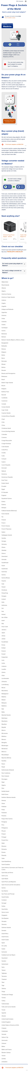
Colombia (4, 434)
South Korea (5, 936)
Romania (4, 849)
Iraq (3, 611)
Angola (4, 303)
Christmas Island (6, 428)
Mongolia (4, 742)
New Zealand (5, 776)
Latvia (3, 663)
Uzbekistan (5, 1031)
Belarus (4, 349)
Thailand (4, 979)
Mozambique (5, 754)
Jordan (3, 638)
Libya (3, 675)
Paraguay (4, 821)
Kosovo (4, 651)
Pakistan (4, 806)
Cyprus (4, 462)
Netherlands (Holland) (8, 770)
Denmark (4, 468)
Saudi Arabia (5, 897)
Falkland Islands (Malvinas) (9, 510)
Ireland (3, 614)
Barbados (4, 346)
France (3, 523)
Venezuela (4, 1040)
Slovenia (4, 924)
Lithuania (4, 681)
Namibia (4, 760)
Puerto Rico (5, 840)
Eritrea (3, 501)
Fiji (2, 516)
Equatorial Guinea (7, 498)
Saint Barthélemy (6, 861)
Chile (3, 422)
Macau (3, 687)
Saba (3, 858)
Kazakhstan (5, 642)
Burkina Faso (5, 391)
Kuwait (3, 654)
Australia (4, 321)
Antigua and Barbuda (7, 309)
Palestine (4, 812)
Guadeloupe (5, 562)
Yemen (3, 1055)
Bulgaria (4, 388)
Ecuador (4, 486)
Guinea (4, 574)
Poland (4, 834)
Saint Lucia (5, 875)
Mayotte (4, 727)
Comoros (4, 437)
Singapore (4, 915)
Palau (3, 809)
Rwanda (4, 855)
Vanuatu (4, 1034)
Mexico (4, 730)
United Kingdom (6, 1022)
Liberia (3, 672)
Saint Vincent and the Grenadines (11, 884)
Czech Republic (6, 465)
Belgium (4, 352)
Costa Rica (5, 449)
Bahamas (4, 333)
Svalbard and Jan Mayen (8, 955)
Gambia (4, 538)
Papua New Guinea (7, 818)
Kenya (3, 645)
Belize (3, 355)
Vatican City (5, 1037)
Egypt (3, 489)
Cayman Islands (6, 413)
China (3, 425)
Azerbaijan (5, 327)
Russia (3, 852)
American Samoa (6, 294)
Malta (3, 712)
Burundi (4, 394)
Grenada (4, 559)
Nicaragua (4, 779)
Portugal (4, 837)
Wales (3, 1046)
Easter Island (5, 483)
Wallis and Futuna (7, 1049)
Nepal (3, 767)
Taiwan (4, 970)
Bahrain (4, 337)
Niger (3, 782)
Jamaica (4, 629)
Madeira (4, 696)
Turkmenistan (5, 1003)
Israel (3, 620)
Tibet (3, 982)
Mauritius (4, 724)
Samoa (4, 887)
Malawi (4, 699)
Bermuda (4, 361)
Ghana (3, 547)
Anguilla (4, 306)
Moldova (4, 736)
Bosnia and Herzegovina (8, 373)
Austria (3, 324)
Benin (3, 358)
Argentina (4, 312)
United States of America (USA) (10, 1025)
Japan (3, 632)
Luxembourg (5, 684)
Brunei (3, 385)
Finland (4, 519)
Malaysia (4, 703)
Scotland (4, 900)
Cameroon (4, 401)
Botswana (4, 376)
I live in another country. (10, 17)
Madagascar (5, 693)
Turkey (3, 1000)
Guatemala (5, 568)
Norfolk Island (5, 791)
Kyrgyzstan (5, 657)
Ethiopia (4, 507)
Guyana (4, 580)
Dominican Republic (7, 477)
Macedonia (5, 690)
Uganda (4, 1013)
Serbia (3, 906)
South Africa (5, 933)
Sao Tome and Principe (8, 894)
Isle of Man (5, 617)
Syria (3, 967)
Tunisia (4, 997)
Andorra (4, 300)
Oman (3, 803)
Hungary (4, 596)
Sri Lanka (4, 945)
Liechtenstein (5, 678)
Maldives (4, 706)
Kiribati (3, 648)
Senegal (4, 903)
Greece (4, 553)
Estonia (4, 504)
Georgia (4, 541)
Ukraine (4, 1016)
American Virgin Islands (8, 297)
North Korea (5, 794)
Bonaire (4, 370)
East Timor (4, 480)
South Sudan (5, 939)
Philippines (5, 828)
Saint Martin (5, 878)
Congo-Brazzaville (7, 440)
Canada (4, 404)
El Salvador (5, 492)
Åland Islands (5, 285)
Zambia (4, 1058)
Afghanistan (5, 282)
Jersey (3, 635)
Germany (4, 544)
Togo (3, 985)
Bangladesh (5, 343)
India (3, 602)
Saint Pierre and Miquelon (9, 881)
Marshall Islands (6, 715)
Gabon (3, 532)
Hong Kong (5, 593)
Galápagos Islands (7, 535)
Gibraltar (4, 550)
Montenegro (5, 745)
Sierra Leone (5, 912)
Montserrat (4, 748)
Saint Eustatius (6, 864)
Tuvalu (3, 1010)
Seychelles (5, 909)
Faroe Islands (5, 513)
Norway (4, 800)
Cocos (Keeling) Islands (8, 431)
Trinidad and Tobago (7, 994)
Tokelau (4, 988)
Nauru (3, 764)
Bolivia (3, 367)
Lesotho (4, 669)
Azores (3, 330)
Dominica (4, 474)
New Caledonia (6, 773)
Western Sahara (6, 1052)
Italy (3, 623)
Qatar (3, 843)
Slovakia (4, 921)
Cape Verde (5, 410)
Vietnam (4, 1043)
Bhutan (4, 364)
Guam (3, 565)
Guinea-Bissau (6, 577)
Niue (3, 788)
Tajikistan (4, 973)
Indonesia (4, 605)
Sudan (3, 949)
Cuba (3, 455)
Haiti (3, 584)
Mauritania (4, 721)
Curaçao (4, 458)
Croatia (4, 452)
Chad (3, 419)
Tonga (3, 991)
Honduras (4, 590)
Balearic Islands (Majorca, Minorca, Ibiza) (13, 340)
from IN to (5, 23)
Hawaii (3, 587)
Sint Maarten (5, 918)
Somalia (4, 930)
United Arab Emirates (7, 1019)
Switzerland (5, 964)
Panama (4, 815)
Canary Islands (6, 407)
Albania (4, 288)
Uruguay (4, 1028)
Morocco (4, 751)
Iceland (4, 599)
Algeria (4, 291)
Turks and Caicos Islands (8, 1006)
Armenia (4, 315)
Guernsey (4, 571)
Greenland (4, 556)
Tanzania (4, 976)
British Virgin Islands (7, 382)
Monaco (4, 739)
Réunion (4, 846)
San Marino (5, 891)
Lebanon (4, 666)
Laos (3, 660)
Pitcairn (4, 831)
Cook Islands (5, 446)
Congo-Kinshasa (6, 443)
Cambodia (4, 397)
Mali (3, 709)
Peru (3, 825)
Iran (3, 608)
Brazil (3, 379)
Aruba (3, 318)
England (4, 495)
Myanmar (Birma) (6, 757)
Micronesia (5, 733)
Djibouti (4, 471)
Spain (3, 942)
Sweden (4, 961)
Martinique (4, 718)
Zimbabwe (4, 1061)
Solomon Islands (6, 927)
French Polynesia (6, 529)
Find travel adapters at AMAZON (14, 144)
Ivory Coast (5, 626)
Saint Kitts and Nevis (7, 872)
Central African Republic (8, 416)
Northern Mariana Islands (8, 797)
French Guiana (6, 526)
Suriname (4, 952)
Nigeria (4, 785)
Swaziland (4, 958)
